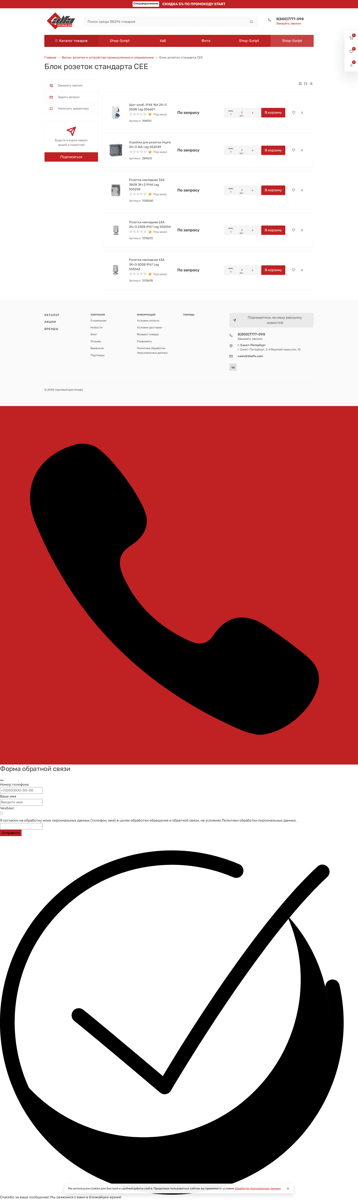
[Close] (288, 1188)
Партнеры (97, 355)
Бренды (51, 328)
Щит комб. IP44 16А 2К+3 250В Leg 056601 (148, 107)
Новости (96, 327)
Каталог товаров (73, 41)
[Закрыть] (1, 780)
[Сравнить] (302, 112)
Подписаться (71, 157)
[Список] (305, 83)
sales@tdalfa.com (250, 356)
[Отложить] (293, 112)
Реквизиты (144, 341)
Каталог (52, 315)
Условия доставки (149, 327)
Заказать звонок (288, 23)
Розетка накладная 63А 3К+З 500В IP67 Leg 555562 (146, 264)
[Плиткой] (300, 83)
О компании (98, 320)
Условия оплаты (148, 320)
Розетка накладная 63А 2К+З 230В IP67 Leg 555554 (150, 224)
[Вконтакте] (233, 367)
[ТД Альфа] (60, 22)
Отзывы (96, 341)
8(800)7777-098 (290, 19)
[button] (351, 38)
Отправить (11, 833)
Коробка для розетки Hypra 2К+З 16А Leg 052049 (150, 144)
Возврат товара (148, 334)
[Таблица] (311, 83)
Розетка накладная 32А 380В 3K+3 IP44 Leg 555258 (146, 184)
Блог (94, 334)
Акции (50, 321)
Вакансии (97, 348)
